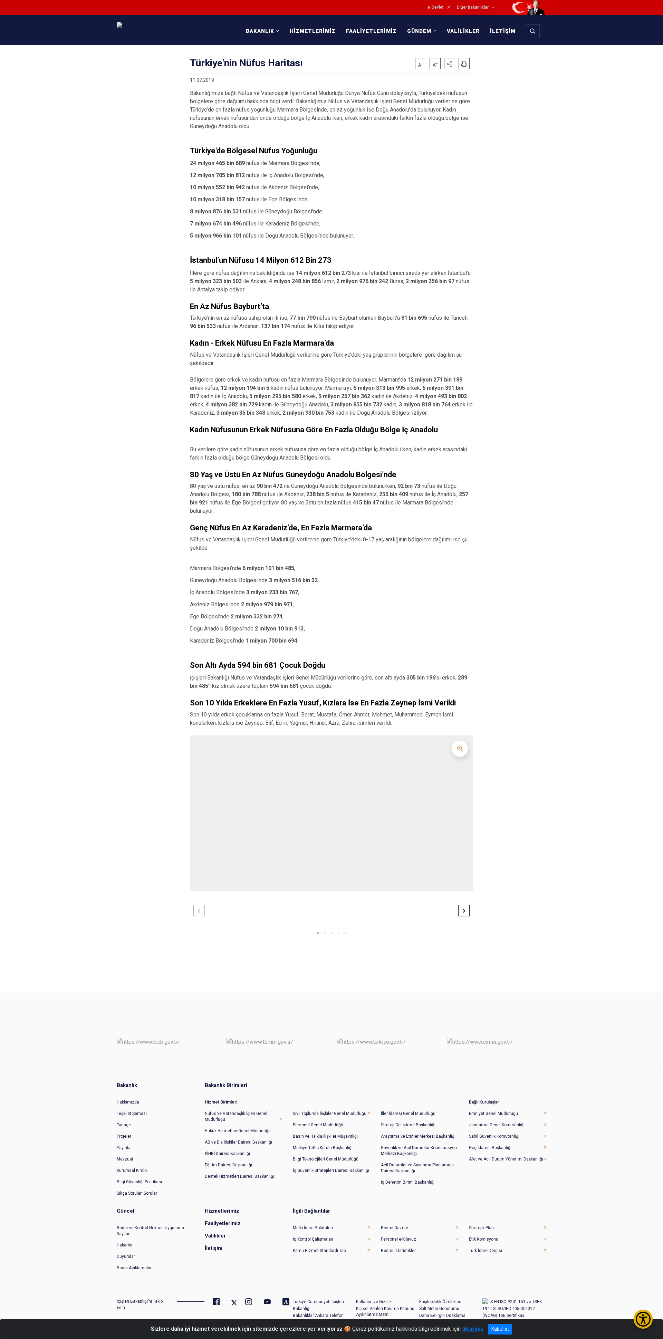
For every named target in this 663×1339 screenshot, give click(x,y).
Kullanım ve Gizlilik (374, 1301)
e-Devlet (435, 7)
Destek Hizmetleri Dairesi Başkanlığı (239, 1176)
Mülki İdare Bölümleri (313, 1227)
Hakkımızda (128, 1102)
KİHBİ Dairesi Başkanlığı (227, 1153)
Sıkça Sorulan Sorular (137, 1193)
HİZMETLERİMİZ (313, 31)
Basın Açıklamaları (135, 1267)
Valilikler (215, 1236)
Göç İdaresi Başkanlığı (490, 1147)
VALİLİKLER (463, 31)
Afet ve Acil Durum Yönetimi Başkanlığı (506, 1159)
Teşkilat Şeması (132, 1113)
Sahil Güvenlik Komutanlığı (494, 1136)
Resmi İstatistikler (398, 1250)
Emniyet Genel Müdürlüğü (493, 1113)
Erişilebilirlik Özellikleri (440, 1301)
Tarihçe (124, 1125)
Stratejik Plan (481, 1227)
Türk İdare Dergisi (485, 1250)
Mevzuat (125, 1159)
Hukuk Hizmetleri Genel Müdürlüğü (238, 1130)
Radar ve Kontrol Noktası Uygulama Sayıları (150, 1230)
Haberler (125, 1245)
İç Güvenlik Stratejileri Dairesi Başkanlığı (331, 1170)
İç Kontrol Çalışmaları (313, 1239)
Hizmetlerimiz (222, 1211)
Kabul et (500, 1329)
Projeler (124, 1136)
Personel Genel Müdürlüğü (318, 1125)
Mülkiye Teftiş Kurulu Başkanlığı (323, 1147)
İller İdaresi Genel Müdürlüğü (408, 1113)
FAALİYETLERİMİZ (371, 31)
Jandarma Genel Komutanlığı (497, 1125)
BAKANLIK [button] (260, 31)
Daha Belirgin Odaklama (442, 1315)
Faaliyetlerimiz (223, 1223)
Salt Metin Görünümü (439, 1308)
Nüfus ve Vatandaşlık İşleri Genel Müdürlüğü (236, 1116)
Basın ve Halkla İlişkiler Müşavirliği (325, 1136)
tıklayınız (472, 1329)
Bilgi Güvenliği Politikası (139, 1181)
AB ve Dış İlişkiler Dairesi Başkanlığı (238, 1142)
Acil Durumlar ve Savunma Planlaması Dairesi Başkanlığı (417, 1168)
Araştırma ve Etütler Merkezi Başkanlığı (418, 1136)
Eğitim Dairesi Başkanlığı (228, 1165)
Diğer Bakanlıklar (473, 7)
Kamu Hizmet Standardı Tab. (320, 1250)
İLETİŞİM (503, 31)
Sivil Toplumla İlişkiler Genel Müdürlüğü (329, 1113)
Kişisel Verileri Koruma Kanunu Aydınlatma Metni (385, 1311)
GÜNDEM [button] (419, 31)
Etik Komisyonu (483, 1239)
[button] (449, 63)
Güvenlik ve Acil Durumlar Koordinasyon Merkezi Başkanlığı (419, 1150)
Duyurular (126, 1256)
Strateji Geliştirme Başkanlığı (408, 1125)
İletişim (213, 1248)
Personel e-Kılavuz (398, 1239)
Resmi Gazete (394, 1227)
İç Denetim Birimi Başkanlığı (407, 1182)
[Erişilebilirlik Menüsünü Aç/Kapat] (643, 1319)
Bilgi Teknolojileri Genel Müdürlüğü (325, 1159)
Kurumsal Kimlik (132, 1170)
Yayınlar (124, 1147)
